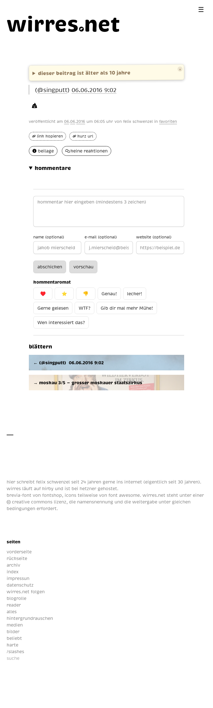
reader (14, 604)
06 (66, 121)
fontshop (52, 495)
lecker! (134, 293)
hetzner (88, 488)
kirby (48, 488)
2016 (80, 121)
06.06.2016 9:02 (94, 89)
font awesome (124, 495)
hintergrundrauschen (30, 618)
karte (12, 644)
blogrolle (16, 598)
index (13, 571)
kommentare (53, 168)
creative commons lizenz (38, 501)
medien (15, 624)
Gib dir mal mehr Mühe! (127, 307)
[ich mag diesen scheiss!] (34, 104)
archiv (13, 564)
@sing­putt (52, 89)
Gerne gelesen (53, 307)
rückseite (17, 558)
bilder (13, 631)
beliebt (14, 638)
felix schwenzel (138, 121)
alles (12, 611)
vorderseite (19, 551)
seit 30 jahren (183, 481)
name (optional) (48, 237)
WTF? (84, 307)
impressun (18, 578)
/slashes (15, 651)
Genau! (109, 293)
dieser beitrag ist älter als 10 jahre (84, 72)
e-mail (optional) (101, 237)
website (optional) (153, 237)
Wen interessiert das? (61, 322)
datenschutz (20, 584)
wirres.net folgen (26, 591)
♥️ (43, 293)
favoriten (168, 121)
